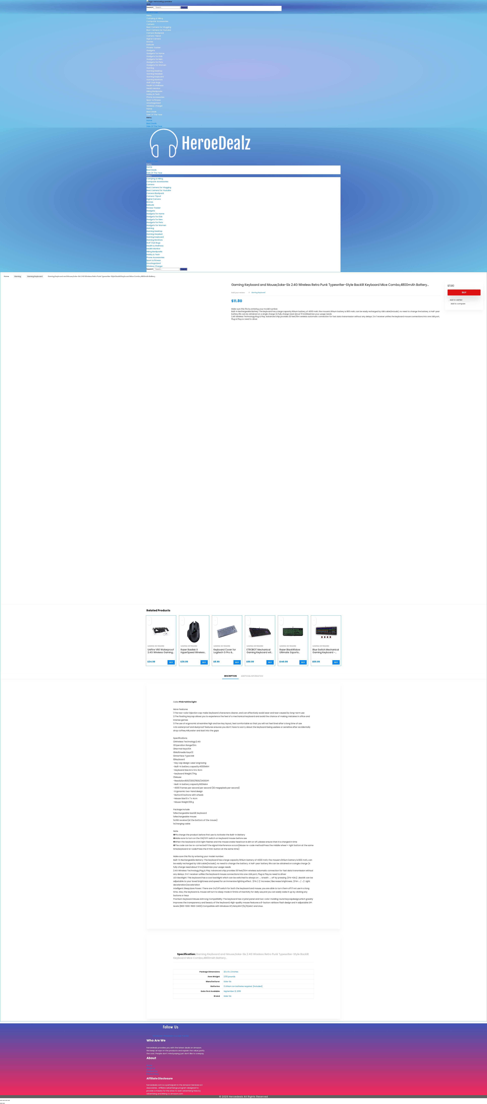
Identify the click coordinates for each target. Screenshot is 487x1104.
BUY (464, 292)
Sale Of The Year (154, 114)
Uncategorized (153, 103)
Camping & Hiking (154, 18)
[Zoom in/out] (1, 1100)
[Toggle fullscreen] (4, 1100)
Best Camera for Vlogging (158, 27)
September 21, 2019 (232, 991)
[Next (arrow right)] (4, 1103)
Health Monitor (153, 88)
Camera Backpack (155, 33)
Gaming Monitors (154, 79)
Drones (149, 41)
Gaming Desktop (154, 70)
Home (149, 108)
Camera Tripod (153, 35)
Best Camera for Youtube (158, 30)
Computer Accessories (157, 21)
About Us (150, 1068)
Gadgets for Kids (154, 56)
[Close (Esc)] (9, 1100)
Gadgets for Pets (154, 62)
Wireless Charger (154, 105)
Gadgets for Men (154, 59)
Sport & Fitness (153, 100)
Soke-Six (227, 981)
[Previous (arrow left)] (1, 1103)
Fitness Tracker (153, 47)
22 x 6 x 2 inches (231, 971)
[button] (164, 15)
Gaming (150, 68)
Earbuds (150, 44)
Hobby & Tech (153, 94)
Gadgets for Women (156, 65)
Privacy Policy (152, 1074)
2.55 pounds (229, 976)
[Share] (6, 1100)
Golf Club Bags (153, 82)
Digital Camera (153, 38)
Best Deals (151, 111)
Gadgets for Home (155, 53)
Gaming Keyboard (155, 76)
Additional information (252, 676)
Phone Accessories (155, 97)
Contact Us (151, 1071)
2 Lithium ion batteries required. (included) (243, 986)
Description (230, 676)
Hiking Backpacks (154, 91)
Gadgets (150, 50)
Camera (150, 24)
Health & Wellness (154, 85)
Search (149, 7)
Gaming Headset (154, 73)
